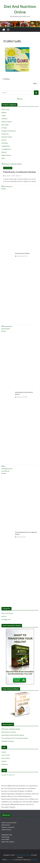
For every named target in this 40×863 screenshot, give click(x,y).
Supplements (5, 146)
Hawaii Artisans (6, 830)
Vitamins (4, 152)
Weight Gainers (6, 155)
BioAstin (4, 112)
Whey (3, 158)
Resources (4, 764)
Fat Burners (5, 134)
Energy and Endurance (8, 131)
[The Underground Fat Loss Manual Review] (7, 534)
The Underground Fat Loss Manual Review (26, 533)
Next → (36, 83)
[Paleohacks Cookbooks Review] (20, 164)
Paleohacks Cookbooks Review (19, 171)
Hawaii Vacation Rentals (8, 822)
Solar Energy (5, 837)
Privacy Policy (5, 758)
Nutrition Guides (6, 137)
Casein (3, 115)
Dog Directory (5, 825)
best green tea (4, 775)
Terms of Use (5, 755)
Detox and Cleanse (7, 613)
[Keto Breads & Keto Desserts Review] (7, 394)
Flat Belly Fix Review (7, 741)
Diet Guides (5, 125)
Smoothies (4, 143)
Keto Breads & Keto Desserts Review (24, 393)
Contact (3, 752)
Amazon (4, 761)
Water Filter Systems (7, 842)
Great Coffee (5, 839)
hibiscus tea (11, 775)
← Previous (5, 79)
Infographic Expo (6, 835)
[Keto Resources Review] (7, 254)
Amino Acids (5, 109)
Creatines (4, 118)
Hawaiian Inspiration (7, 827)
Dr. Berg (4, 128)
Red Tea (4, 140)
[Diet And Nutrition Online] (3, 29)
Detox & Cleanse (6, 122)
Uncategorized (6, 149)
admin (19, 176)
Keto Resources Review (22, 253)
